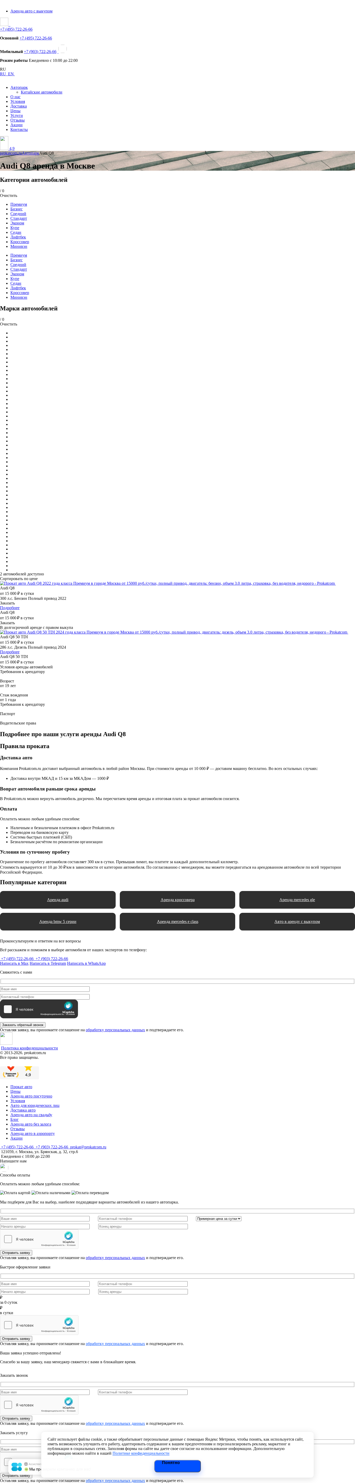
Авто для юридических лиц (35, 1105)
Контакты (19, 129)
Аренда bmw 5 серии (57, 921)
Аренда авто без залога (30, 1124)
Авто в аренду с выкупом (297, 921)
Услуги (16, 115)
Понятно (171, 1462)
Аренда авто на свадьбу (31, 1115)
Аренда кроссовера (178, 899)
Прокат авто (21, 1087)
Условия (17, 101)
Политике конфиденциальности (141, 1453)
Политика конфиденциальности (29, 1048)
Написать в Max (14, 963)
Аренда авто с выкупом (31, 11)
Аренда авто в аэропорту (32, 1133)
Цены (15, 111)
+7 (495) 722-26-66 (16, 29)
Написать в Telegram (48, 963)
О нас (15, 97)
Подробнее (9, 608)
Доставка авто (23, 1110)
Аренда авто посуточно (31, 1096)
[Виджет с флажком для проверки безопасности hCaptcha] (39, 1239)
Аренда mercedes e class (177, 921)
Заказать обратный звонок (22, 1025)
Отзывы (17, 120)
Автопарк (19, 87)
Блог (14, 1119)
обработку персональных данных (115, 1030)
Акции (16, 125)
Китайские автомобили (41, 92)
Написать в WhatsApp (86, 963)
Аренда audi (57, 899)
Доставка (18, 106)
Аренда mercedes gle (297, 899)
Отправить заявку (16, 1253)
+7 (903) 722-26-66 (40, 51)
